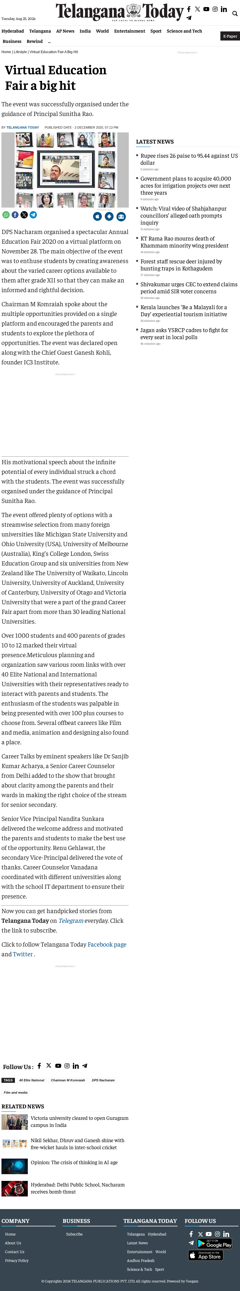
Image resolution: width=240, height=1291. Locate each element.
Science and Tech (184, 30)
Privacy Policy (16, 1260)
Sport (156, 30)
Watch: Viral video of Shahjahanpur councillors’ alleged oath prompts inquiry (183, 215)
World (102, 30)
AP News (65, 30)
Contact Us (14, 1251)
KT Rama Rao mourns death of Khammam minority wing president (184, 241)
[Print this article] (121, 217)
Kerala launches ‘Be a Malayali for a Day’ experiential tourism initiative (183, 310)
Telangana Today (22, 127)
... (49, 41)
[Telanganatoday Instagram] (67, 1066)
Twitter (23, 954)
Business (12, 41)
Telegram (70, 920)
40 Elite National (31, 1080)
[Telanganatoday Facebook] (39, 1066)
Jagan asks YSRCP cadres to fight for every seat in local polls (184, 333)
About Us (13, 1242)
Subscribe (74, 1233)
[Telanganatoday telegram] (85, 1066)
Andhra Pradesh (141, 1260)
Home (6, 52)
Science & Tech (139, 1269)
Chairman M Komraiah (68, 1080)
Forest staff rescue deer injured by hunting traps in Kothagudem (181, 264)
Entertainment (129, 30)
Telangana (40, 30)
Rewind (35, 41)
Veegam (192, 1280)
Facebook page (107, 944)
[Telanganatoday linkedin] (76, 1066)
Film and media (16, 1092)
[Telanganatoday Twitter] (48, 1066)
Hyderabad (12, 30)
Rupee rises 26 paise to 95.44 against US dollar (189, 159)
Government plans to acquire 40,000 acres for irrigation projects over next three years (185, 185)
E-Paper (230, 35)
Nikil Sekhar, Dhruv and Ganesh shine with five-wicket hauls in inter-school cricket (77, 1143)
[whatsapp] (6, 214)
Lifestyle (20, 52)
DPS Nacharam (103, 1080)
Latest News (155, 141)
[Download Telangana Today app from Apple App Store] (97, 217)
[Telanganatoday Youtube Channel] (58, 1066)
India (85, 30)
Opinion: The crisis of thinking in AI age (74, 1162)
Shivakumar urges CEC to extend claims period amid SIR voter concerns (189, 287)
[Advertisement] (65, 1010)
